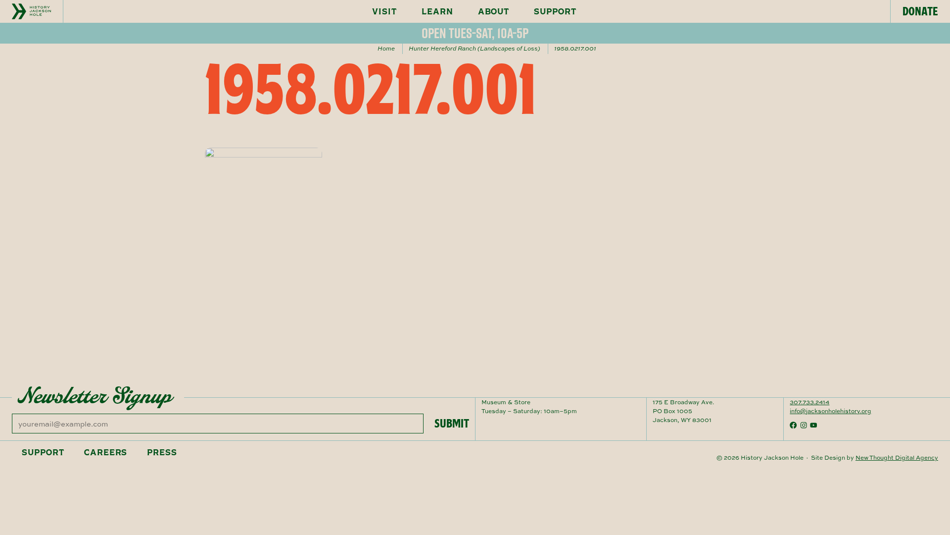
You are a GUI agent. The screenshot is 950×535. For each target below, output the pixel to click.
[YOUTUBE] (813, 425)
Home (386, 48)
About (494, 11)
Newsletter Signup (95, 396)
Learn (437, 11)
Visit (384, 11)
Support (555, 11)
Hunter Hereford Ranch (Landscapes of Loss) (474, 48)
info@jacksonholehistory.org (830, 411)
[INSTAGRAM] (803, 425)
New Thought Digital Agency (896, 457)
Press (162, 452)
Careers (106, 452)
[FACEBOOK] (793, 425)
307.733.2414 (809, 402)
